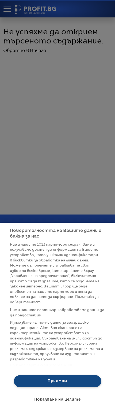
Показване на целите (57, 399)
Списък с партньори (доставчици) (42, 365)
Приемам (57, 381)
